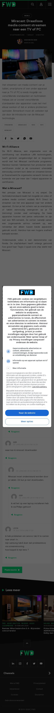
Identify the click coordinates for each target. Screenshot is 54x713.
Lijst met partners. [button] (39, 386)
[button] (27, 368)
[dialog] (27, 356)
